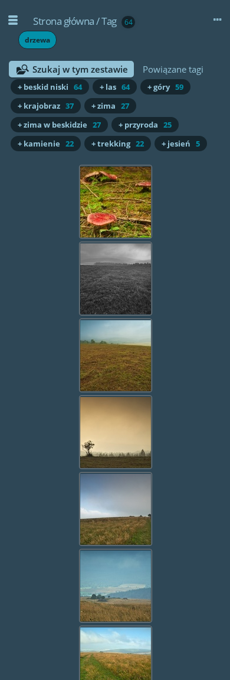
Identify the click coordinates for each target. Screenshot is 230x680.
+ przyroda (145, 124)
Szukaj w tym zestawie (80, 69)
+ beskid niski (50, 87)
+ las (115, 87)
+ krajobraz (46, 105)
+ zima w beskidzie (59, 124)
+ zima (110, 105)
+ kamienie (46, 143)
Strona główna (63, 21)
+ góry (165, 87)
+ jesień (181, 143)
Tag (109, 21)
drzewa (37, 40)
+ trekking (117, 143)
